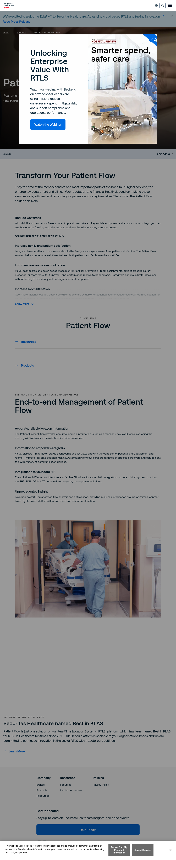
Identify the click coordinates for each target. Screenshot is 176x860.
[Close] (170, 850)
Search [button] (163, 5)
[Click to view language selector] (156, 5)
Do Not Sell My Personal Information (119, 850)
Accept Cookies (142, 850)
